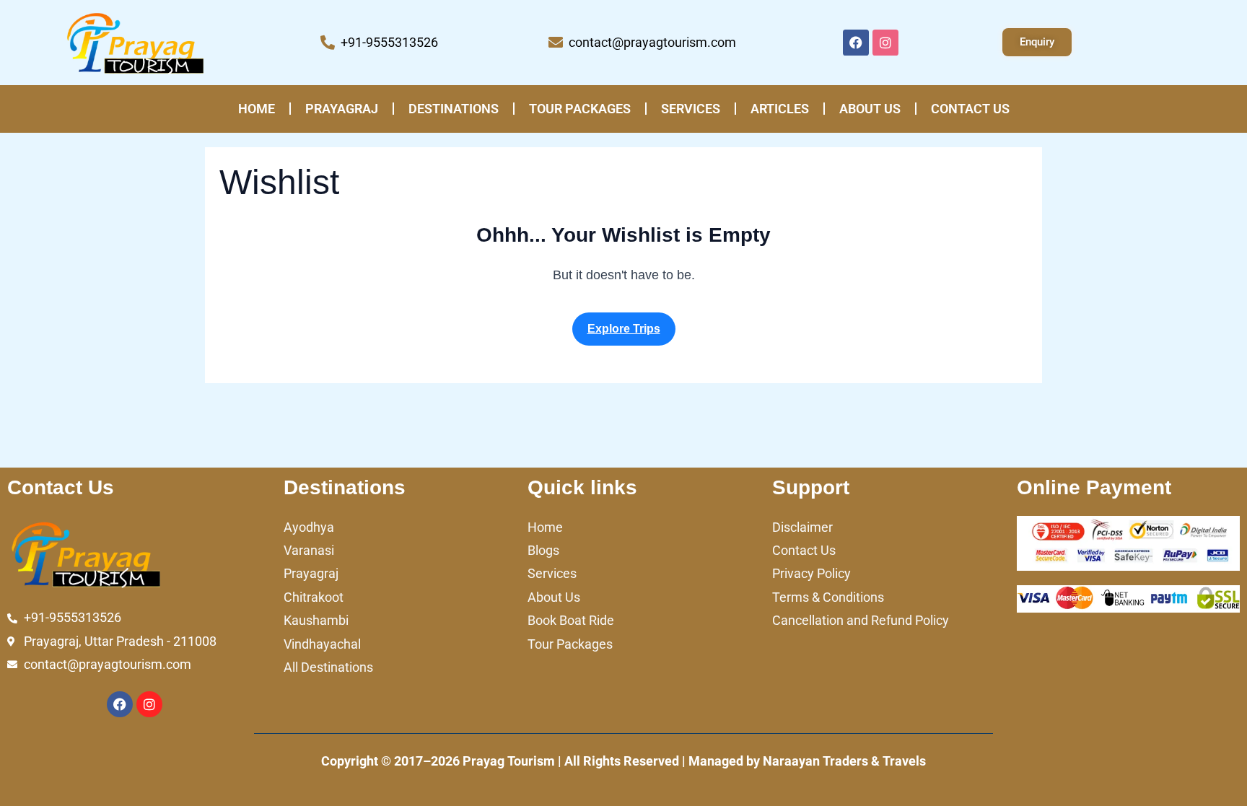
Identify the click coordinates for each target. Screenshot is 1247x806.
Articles (780, 108)
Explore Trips (623, 329)
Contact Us (970, 108)
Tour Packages (580, 108)
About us (870, 108)
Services (690, 108)
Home (256, 108)
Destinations (453, 108)
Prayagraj (341, 108)
